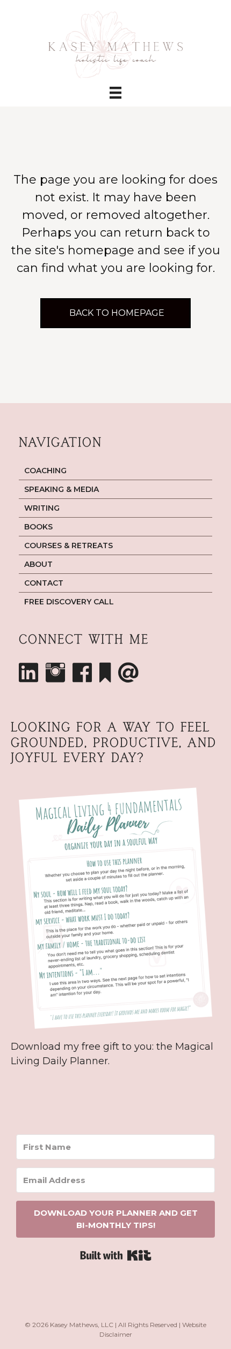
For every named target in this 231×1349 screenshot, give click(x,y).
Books (38, 527)
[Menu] (115, 92)
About (38, 564)
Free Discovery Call (69, 602)
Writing (42, 508)
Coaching (45, 470)
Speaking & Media (61, 489)
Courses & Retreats (68, 545)
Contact (43, 583)
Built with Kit (115, 1255)
